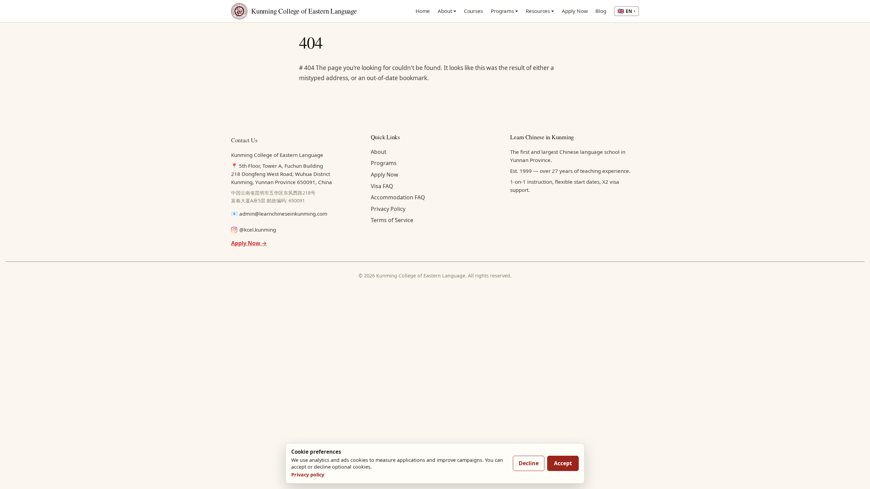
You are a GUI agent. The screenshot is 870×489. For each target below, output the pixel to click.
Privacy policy (307, 474)
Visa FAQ (382, 186)
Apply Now (575, 10)
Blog (600, 10)
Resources (538, 10)
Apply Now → (249, 243)
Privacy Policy (388, 209)
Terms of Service (392, 220)
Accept (563, 463)
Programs (502, 10)
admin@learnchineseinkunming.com (283, 213)
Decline (529, 463)
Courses (473, 10)
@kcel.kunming (257, 229)
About (445, 10)
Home (423, 10)
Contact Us (244, 140)
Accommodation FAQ (398, 197)
